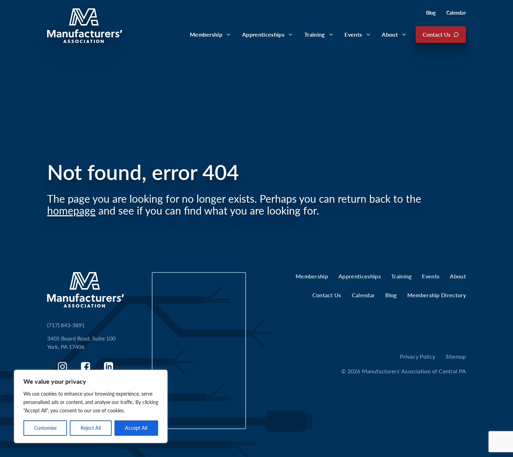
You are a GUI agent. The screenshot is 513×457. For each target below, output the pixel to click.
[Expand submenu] (228, 34)
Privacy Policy (417, 356)
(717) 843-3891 (66, 325)
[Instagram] (62, 366)
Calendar (456, 13)
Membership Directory (436, 295)
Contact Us (437, 34)
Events (353, 34)
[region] (91, 406)
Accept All (136, 428)
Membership (206, 34)
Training (314, 34)
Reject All (91, 428)
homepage (71, 210)
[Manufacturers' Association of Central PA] (84, 25)
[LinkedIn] (108, 366)
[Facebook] (85, 366)
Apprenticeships (263, 34)
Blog (431, 13)
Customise (45, 428)
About (390, 34)
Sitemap (456, 356)
